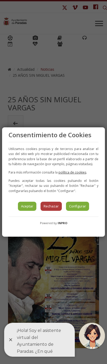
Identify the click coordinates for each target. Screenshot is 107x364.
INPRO (62, 223)
